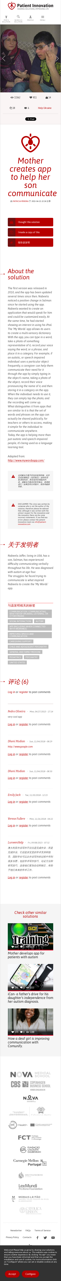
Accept (12, 1274)
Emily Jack (14, 795)
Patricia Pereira (20, 201)
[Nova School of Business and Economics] (30, 1098)
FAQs (28, 1230)
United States (17, 662)
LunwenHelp (15, 842)
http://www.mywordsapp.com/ (26, 460)
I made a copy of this (29, 232)
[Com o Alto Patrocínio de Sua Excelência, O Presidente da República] (30, 1111)
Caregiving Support (20, 641)
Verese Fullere (16, 818)
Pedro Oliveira (16, 711)
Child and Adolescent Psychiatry (28, 646)
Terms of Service (42, 1230)
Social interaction (20, 621)
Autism (39, 621)
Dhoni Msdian (16, 741)
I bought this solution (29, 222)
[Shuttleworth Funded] (30, 1175)
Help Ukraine (45, 108)
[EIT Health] (31, 1125)
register (23, 691)
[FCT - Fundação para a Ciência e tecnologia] (30, 1137)
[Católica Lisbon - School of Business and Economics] (30, 1210)
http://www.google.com (20, 746)
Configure (30, 1274)
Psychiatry (32, 657)
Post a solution (6, 21)
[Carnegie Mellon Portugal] (30, 1162)
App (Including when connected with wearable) (27, 627)
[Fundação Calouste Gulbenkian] (30, 1149)
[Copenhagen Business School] (30, 1086)
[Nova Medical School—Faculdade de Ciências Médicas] (30, 1074)
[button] (3, 58)
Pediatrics (15, 657)
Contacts (27, 1237)
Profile (30, 20)
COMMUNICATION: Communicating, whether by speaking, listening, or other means (28, 613)
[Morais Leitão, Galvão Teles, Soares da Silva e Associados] (31, 1199)
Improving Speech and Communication (21, 635)
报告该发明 (24, 242)
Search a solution (18, 21)
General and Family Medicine (25, 652)
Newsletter (16, 1230)
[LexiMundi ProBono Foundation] (30, 1187)
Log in (11, 691)
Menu (42, 20)
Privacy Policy (12, 1237)
